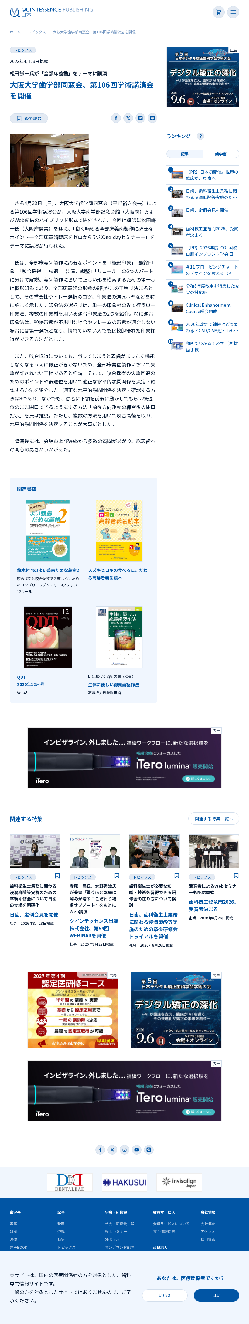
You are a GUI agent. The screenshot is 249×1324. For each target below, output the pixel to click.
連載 (61, 1231)
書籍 (13, 1223)
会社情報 (208, 1211)
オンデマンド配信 (119, 1247)
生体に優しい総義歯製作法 (113, 684)
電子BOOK (18, 1247)
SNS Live (112, 1239)
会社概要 (208, 1223)
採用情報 (208, 1239)
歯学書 (15, 1211)
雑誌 (13, 1231)
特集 (61, 1239)
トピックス (23, 49)
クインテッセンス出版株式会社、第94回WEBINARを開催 (94, 928)
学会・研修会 (116, 1211)
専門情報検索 (164, 1231)
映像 (13, 1239)
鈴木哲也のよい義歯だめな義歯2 (48, 570)
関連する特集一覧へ (214, 819)
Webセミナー (116, 1231)
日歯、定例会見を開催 (34, 914)
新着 (61, 1223)
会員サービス (164, 1211)
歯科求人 (160, 1247)
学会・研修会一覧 (119, 1223)
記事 (61, 1211)
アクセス (208, 1231)
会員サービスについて (171, 1223)
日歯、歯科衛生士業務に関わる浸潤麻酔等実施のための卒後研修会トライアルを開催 (153, 925)
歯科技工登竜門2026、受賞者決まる (214, 905)
